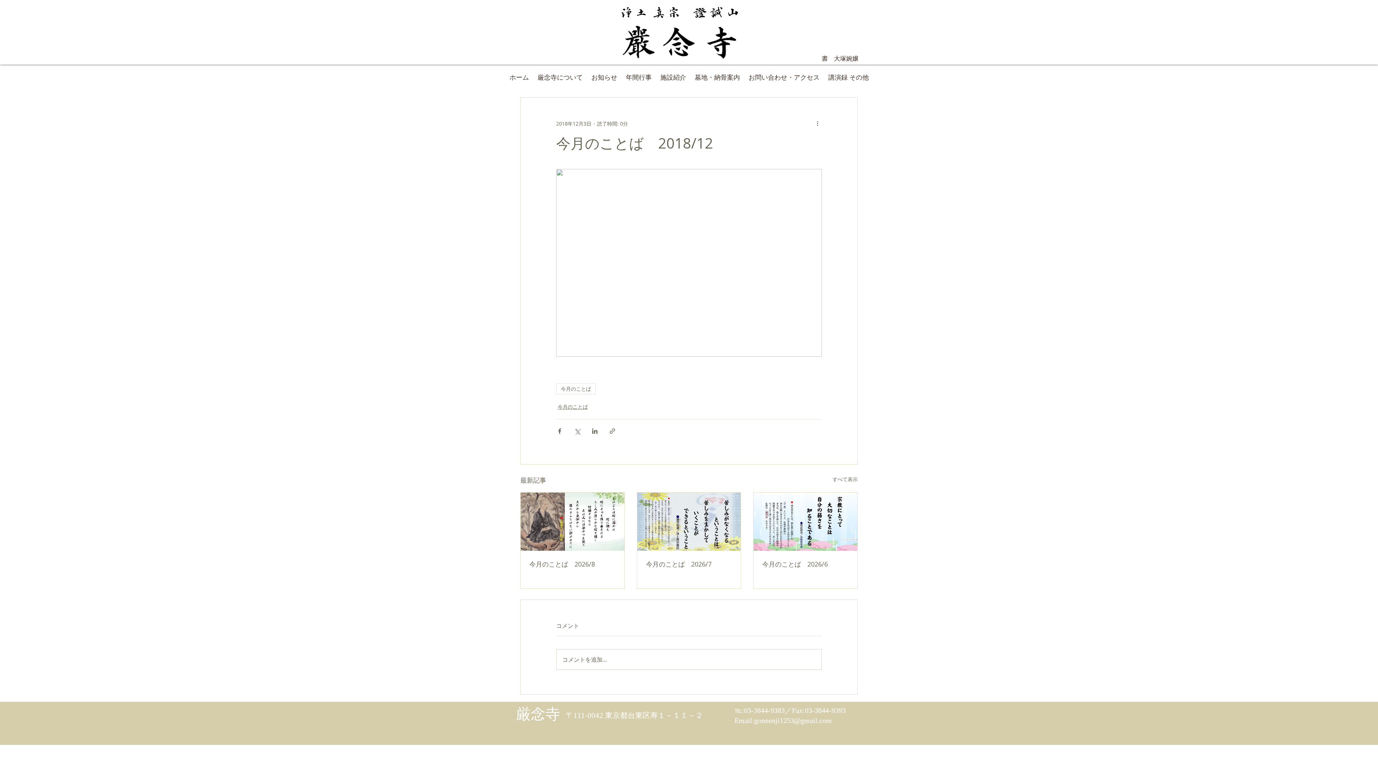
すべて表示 (845, 479)
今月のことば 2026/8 (562, 564)
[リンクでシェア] (612, 431)
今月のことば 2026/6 (795, 564)
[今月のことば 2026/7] (689, 522)
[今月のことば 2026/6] (805, 522)
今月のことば (576, 388)
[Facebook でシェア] (559, 431)
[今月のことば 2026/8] (572, 522)
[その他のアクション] (817, 123)
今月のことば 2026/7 (679, 564)
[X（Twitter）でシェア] (577, 431)
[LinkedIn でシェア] (594, 431)
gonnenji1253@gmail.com (793, 720)
